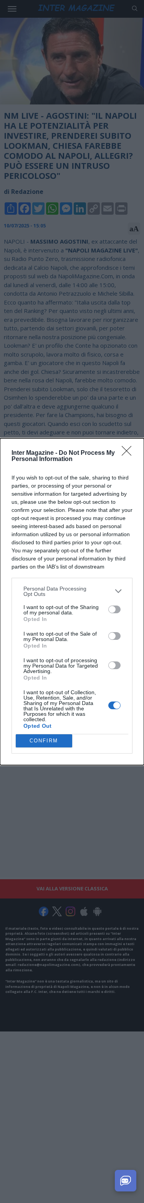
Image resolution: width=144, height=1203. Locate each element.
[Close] (129, 453)
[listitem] (72, 591)
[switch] (114, 609)
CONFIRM (44, 741)
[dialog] (72, 601)
